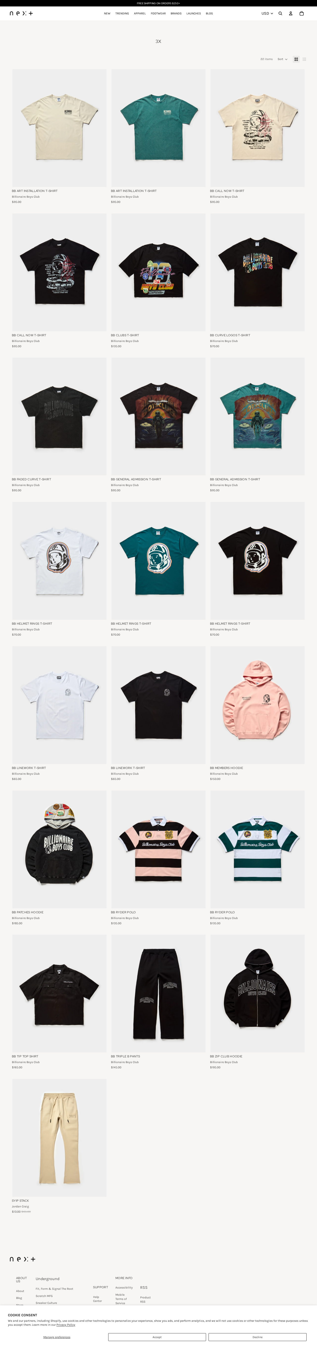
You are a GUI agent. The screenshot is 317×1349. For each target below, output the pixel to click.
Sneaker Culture (46, 1303)
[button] (283, 59)
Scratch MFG (44, 1296)
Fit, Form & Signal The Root (54, 1288)
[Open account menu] (290, 13)
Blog (19, 1298)
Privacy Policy (65, 1324)
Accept (157, 1337)
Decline (258, 1337)
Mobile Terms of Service (121, 1299)
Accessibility (124, 1287)
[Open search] (280, 13)
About (20, 1291)
